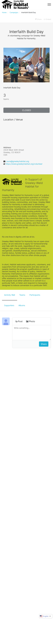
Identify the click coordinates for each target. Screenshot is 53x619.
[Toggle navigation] (49, 4)
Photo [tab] (32, 321)
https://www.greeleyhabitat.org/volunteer (24, 164)
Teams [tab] (22, 295)
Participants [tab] (34, 295)
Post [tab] (20, 321)
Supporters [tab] (9, 305)
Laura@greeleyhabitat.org (17, 161)
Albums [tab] (21, 305)
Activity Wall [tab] (9, 295)
